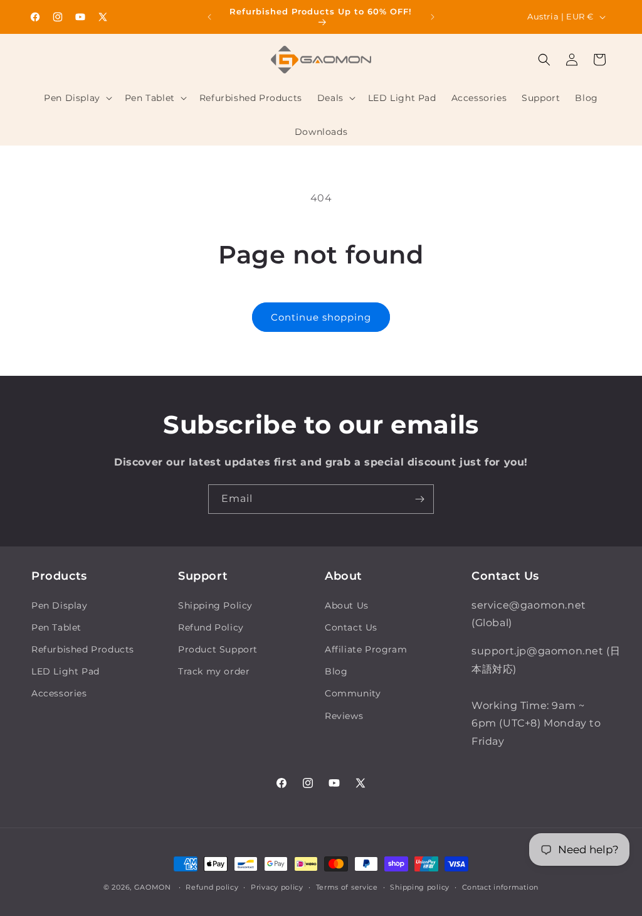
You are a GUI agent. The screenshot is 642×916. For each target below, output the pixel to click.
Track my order (214, 671)
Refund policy (212, 887)
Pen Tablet (56, 627)
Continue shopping (321, 317)
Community (353, 693)
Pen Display (59, 605)
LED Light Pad (65, 671)
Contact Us (351, 627)
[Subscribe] (419, 499)
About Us (347, 605)
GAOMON (152, 887)
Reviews (344, 716)
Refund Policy (211, 627)
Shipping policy (420, 887)
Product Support (218, 649)
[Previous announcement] (209, 17)
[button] (76, 98)
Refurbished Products (82, 649)
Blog (336, 671)
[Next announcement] (432, 17)
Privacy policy (277, 887)
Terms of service (347, 887)
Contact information (500, 887)
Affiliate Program (366, 649)
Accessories (59, 693)
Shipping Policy (215, 605)
